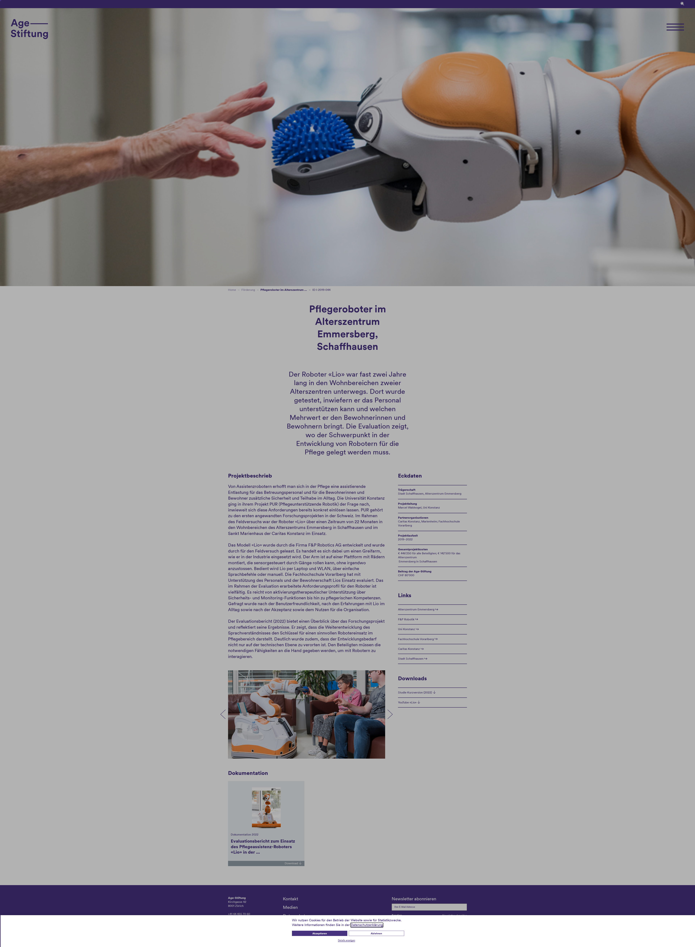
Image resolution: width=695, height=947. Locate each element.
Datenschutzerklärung (367, 925)
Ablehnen (376, 933)
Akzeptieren (319, 933)
